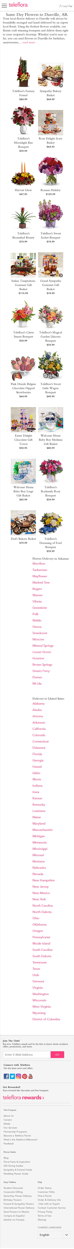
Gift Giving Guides (13, 1165)
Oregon (38, 931)
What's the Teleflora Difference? (21, 1139)
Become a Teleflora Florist (17, 1135)
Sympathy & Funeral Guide (18, 1169)
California (39, 729)
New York (39, 899)
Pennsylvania (41, 937)
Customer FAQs (46, 1191)
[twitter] (12, 1078)
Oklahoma (40, 924)
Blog (6, 1157)
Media (7, 1123)
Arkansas (39, 722)
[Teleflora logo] (18, 6)
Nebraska (39, 868)
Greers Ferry (41, 671)
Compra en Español (14, 1215)
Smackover (40, 633)
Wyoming (39, 1013)
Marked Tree (41, 582)
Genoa (37, 627)
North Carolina (43, 906)
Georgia (38, 760)
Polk (35, 614)
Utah (36, 975)
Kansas (37, 798)
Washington (41, 994)
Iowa (36, 792)
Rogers (37, 589)
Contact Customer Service (52, 1207)
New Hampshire (44, 880)
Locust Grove (42, 652)
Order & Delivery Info (49, 1199)
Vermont (38, 981)
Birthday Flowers (13, 1199)
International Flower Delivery (19, 1207)
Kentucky (39, 805)
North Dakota (42, 912)
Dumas (37, 677)
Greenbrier (40, 608)
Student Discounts (13, 1187)
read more (29, 42)
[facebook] (6, 1078)
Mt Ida (37, 683)
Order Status (45, 1187)
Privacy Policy (45, 1211)
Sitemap (42, 1219)
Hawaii (37, 767)
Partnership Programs (15, 1131)
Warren (37, 595)
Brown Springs (42, 665)
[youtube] (30, 1078)
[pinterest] (24, 1078)
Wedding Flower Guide (16, 1173)
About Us (9, 1115)
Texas (36, 969)
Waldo (37, 620)
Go (57, 1054)
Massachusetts (43, 830)
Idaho (36, 773)
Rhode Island (41, 943)
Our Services (10, 1127)
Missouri (38, 855)
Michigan (39, 836)
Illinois (37, 779)
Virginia (38, 988)
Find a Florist (45, 1195)
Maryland (39, 823)
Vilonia (37, 601)
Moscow (38, 639)
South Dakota (42, 956)
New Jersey (41, 887)
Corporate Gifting (13, 1191)
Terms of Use (44, 1215)
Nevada (38, 874)
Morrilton (39, 564)
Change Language (49, 1227)
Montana (39, 861)
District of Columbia (46, 1019)
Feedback (9, 1143)
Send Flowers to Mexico (16, 1211)
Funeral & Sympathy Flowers (19, 1203)
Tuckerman (40, 570)
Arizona (38, 716)
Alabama (39, 703)
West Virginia (42, 1007)
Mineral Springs (43, 646)
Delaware (39, 748)
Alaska (37, 710)
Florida (37, 754)
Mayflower (40, 576)
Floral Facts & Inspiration (17, 1161)
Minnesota (40, 842)
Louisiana (39, 811)
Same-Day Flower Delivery (18, 1195)
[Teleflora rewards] (23, 1098)
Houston (38, 658)
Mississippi (40, 849)
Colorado (39, 735)
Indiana (37, 786)
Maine (37, 817)
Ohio (36, 918)
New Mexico (41, 893)
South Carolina (42, 950)
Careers (8, 1119)
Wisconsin (39, 1000)
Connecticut (41, 741)
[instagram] (18, 1078)
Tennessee (40, 962)
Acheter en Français (14, 1219)
